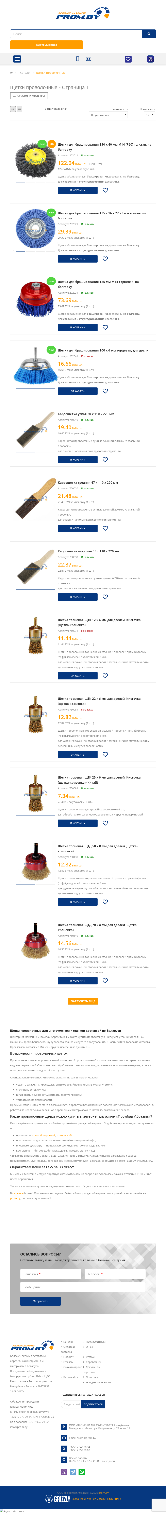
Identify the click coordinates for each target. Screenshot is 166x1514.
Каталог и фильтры (31, 95)
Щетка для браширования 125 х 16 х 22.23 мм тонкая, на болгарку (102, 215)
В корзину (77, 190)
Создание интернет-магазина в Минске (96, 1499)
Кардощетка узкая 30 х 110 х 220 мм (86, 414)
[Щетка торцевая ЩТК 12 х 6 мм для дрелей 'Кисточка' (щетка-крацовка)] (35, 635)
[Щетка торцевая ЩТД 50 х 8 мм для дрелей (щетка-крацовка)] (35, 861)
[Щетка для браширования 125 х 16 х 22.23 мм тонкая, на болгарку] (35, 229)
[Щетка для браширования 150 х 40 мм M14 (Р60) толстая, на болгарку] (35, 160)
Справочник (93, 1362)
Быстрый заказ (46, 45)
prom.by (15, 1198)
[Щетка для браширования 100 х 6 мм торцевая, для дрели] (35, 366)
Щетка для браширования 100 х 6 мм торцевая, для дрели (103, 350)
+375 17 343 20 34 (79, 1447)
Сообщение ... (33, 1287)
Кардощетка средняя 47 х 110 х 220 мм (88, 482)
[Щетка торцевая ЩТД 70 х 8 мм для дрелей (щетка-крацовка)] (35, 940)
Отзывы (68, 1362)
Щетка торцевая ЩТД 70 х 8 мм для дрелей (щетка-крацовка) (98, 927)
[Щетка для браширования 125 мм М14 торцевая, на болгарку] (35, 297)
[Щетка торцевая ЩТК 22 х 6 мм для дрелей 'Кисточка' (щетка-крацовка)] (35, 714)
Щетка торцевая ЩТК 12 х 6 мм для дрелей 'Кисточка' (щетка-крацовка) (100, 622)
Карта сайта (70, 1377)
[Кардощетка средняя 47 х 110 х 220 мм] (35, 498)
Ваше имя (31, 1274)
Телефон (95, 1274)
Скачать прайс (72, 1367)
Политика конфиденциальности (97, 1379)
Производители (95, 1341)
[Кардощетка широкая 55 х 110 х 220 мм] (35, 567)
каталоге (17, 1193)
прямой (37, 1135)
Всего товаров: (56, 108)
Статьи (90, 1357)
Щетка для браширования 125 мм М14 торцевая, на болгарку (98, 284)
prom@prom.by (86, 1438)
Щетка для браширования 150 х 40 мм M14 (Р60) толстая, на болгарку (104, 146)
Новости (68, 1357)
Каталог (68, 1341)
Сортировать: (120, 109)
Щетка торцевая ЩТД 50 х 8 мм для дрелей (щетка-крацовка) (98, 848)
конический (64, 1135)
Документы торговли (91, 1369)
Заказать (77, 391)
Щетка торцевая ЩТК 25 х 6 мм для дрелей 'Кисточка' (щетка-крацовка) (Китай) (100, 779)
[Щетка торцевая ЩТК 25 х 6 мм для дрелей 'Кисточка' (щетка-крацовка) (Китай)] (35, 793)
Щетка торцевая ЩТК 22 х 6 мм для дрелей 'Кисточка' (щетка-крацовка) (100, 701)
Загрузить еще (83, 1001)
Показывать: (147, 109)
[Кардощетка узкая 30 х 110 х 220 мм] (35, 429)
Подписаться (93, 1404)
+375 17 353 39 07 (79, 1450)
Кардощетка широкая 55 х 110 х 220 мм (88, 551)
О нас (89, 1347)
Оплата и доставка (68, 1349)
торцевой (49, 1135)
